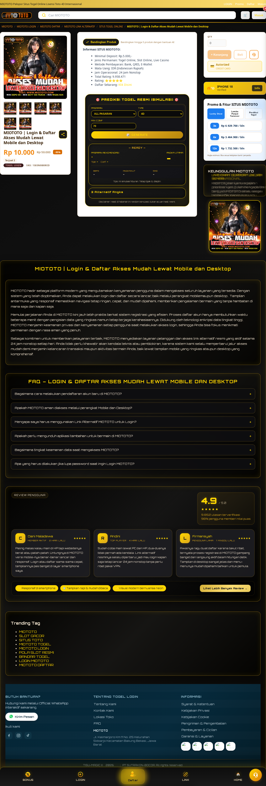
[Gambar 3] (40, 108)
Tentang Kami (105, 704)
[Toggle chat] (255, 775)
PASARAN (97, 108)
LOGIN (228, 4)
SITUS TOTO (31, 640)
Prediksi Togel (253, 113)
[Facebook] (8, 735)
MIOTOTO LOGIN (26, 26)
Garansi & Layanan (197, 736)
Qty (210, 37)
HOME (238, 779)
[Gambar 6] (25, 123)
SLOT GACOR (31, 636)
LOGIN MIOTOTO (34, 661)
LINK (185, 779)
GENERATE (137, 134)
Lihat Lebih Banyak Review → (225, 588)
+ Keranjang (219, 54)
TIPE (141, 108)
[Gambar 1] (10, 108)
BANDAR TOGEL (34, 657)
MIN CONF (97, 120)
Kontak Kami (104, 710)
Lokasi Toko (104, 717)
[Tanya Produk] (254, 54)
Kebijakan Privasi (195, 710)
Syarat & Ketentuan (197, 704)
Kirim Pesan (24, 716)
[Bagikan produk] (63, 134)
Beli (240, 54)
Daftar (251, 4)
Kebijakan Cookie (195, 717)
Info (257, 88)
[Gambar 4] (55, 108)
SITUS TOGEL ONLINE (111, 26)
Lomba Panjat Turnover (234, 113)
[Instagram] (18, 735)
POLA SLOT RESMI (36, 652)
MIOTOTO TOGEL (35, 644)
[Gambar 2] (25, 108)
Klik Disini (125, 85)
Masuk (262, 4)
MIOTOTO (7, 26)
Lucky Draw (216, 114)
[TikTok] (28, 735)
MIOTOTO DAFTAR (50, 26)
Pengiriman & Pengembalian (203, 723)
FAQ (97, 723)
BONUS (28, 779)
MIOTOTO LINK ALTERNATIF (79, 26)
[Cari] (44, 15)
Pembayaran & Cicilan (199, 730)
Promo (239, 4)
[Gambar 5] (10, 123)
